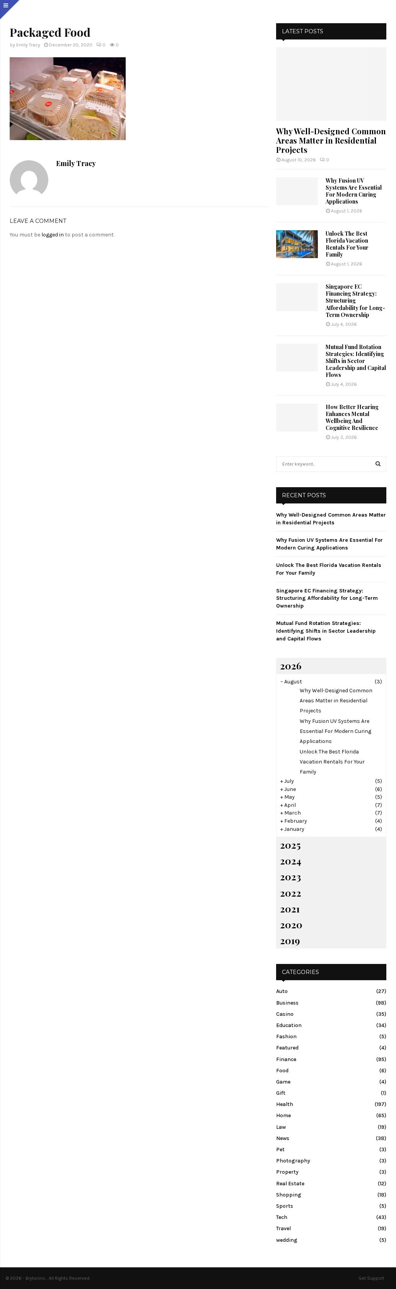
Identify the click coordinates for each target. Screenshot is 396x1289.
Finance (286, 1059)
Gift (280, 1093)
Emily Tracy (28, 45)
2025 (290, 845)
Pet (280, 1149)
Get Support (371, 1278)
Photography (293, 1160)
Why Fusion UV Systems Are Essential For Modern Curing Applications (354, 191)
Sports (284, 1206)
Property (287, 1172)
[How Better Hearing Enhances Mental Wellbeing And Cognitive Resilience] (297, 417)
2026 (290, 665)
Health (284, 1104)
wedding (286, 1240)
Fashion (286, 1036)
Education (289, 1025)
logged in (52, 234)
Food (282, 1070)
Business (287, 1003)
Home (283, 1115)
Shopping (288, 1194)
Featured (287, 1047)
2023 (290, 876)
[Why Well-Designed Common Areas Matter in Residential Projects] (331, 84)
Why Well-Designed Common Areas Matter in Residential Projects (331, 140)
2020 (291, 924)
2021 (290, 908)
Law (281, 1127)
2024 (290, 860)
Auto (282, 991)
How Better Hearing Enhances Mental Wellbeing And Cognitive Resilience (352, 417)
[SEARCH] (378, 464)
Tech (281, 1217)
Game (283, 1081)
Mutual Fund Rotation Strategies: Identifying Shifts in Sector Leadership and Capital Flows (356, 360)
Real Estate (290, 1183)
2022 (290, 893)
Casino (285, 1014)
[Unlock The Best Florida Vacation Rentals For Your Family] (297, 244)
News (282, 1138)
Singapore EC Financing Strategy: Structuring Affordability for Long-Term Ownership (355, 300)
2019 (290, 940)
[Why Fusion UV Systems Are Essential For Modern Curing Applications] (297, 191)
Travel (283, 1228)
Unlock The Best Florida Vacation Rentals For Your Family (347, 244)
